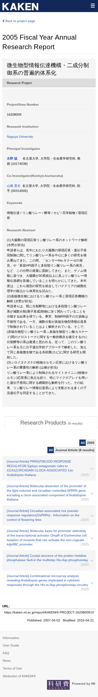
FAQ (6, 653)
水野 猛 (12, 158)
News (7, 660)
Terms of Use (12, 668)
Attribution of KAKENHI (19, 676)
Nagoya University (20, 136)
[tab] (51, 422)
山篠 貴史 (14, 186)
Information (11, 638)
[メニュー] (92, 5)
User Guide (11, 645)
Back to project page (20, 21)
